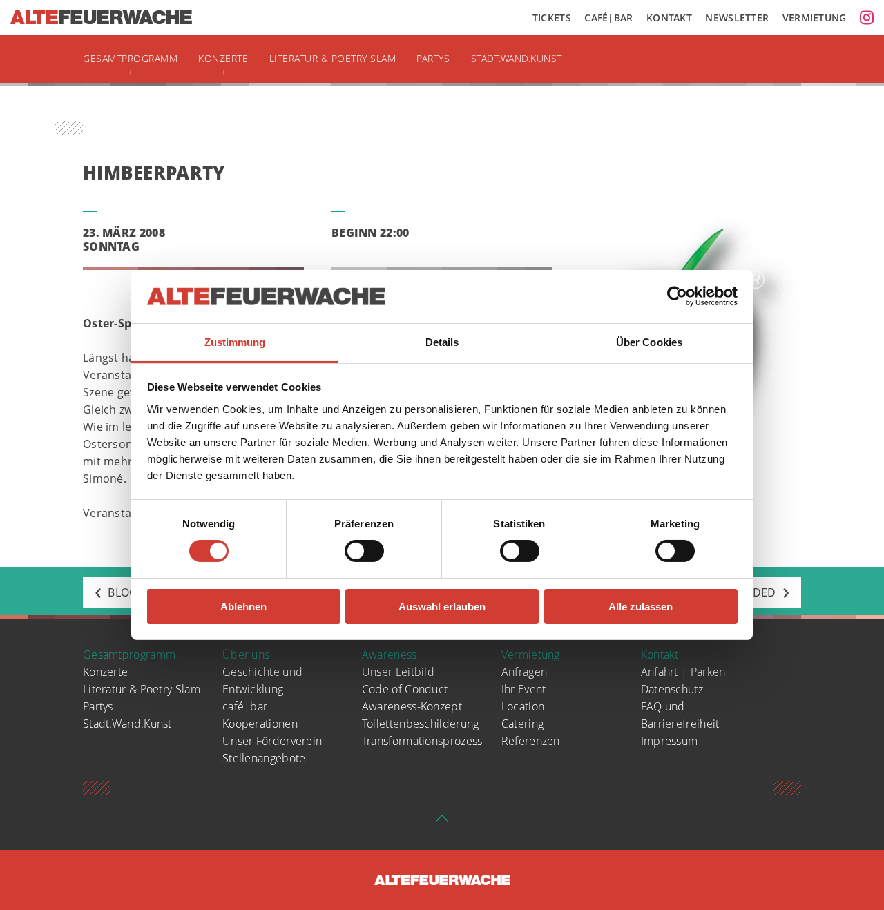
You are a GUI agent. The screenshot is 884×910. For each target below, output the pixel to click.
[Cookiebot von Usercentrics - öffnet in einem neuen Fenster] (677, 296)
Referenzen (530, 740)
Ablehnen (243, 606)
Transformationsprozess (422, 740)
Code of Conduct (405, 689)
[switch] (364, 551)
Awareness (389, 654)
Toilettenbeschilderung (420, 723)
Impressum (669, 740)
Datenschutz (672, 689)
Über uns (245, 654)
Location (522, 706)
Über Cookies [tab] (649, 342)
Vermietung (814, 17)
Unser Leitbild (398, 671)
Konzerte (223, 58)
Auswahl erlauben (442, 606)
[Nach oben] (442, 822)
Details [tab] (442, 342)
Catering (522, 723)
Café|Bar (608, 17)
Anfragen (524, 671)
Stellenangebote (264, 758)
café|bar (244, 706)
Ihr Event (523, 689)
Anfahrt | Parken (683, 671)
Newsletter (737, 17)
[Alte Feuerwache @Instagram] (867, 17)
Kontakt (669, 17)
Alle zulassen (640, 606)
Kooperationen (260, 723)
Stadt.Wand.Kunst (516, 58)
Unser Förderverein (272, 740)
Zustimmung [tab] (235, 342)
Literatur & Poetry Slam (332, 58)
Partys (433, 58)
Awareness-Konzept (412, 706)
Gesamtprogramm (130, 58)
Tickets (551, 17)
